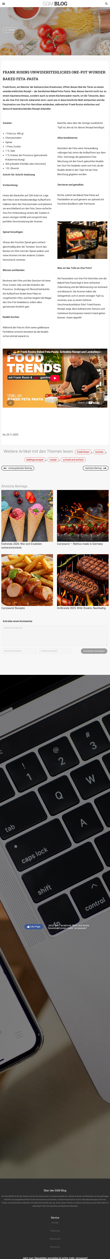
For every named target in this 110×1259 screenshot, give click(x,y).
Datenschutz (55, 1239)
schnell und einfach (73, 459)
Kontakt (55, 1223)
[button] (3, 3)
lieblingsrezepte (34, 459)
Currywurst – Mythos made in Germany (80, 543)
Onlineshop (55, 1231)
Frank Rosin (83, 451)
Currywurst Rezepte (13, 608)
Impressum (55, 1247)
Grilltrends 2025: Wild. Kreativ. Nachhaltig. (81, 608)
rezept (53, 459)
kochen (99, 451)
